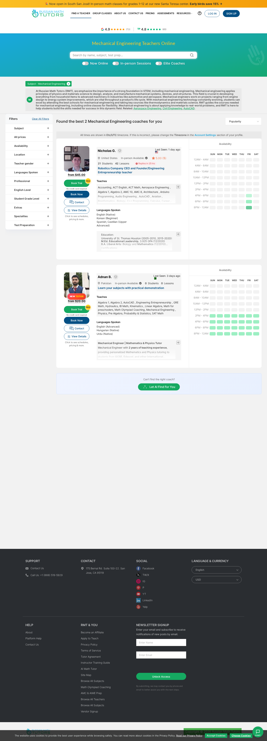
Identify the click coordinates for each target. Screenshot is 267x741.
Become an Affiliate (92, 632)
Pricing (150, 13)
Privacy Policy (89, 644)
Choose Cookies (241, 735)
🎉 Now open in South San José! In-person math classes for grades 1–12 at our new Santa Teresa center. (133, 4)
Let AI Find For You (162, 387)
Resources (184, 13)
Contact (79, 202)
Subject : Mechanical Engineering (46, 83)
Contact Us (135, 13)
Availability (225, 143)
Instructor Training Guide (95, 662)
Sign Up (231, 13)
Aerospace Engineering (147, 108)
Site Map (86, 674)
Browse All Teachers (93, 699)
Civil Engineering (172, 108)
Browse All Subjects (92, 680)
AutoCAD (189, 108)
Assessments (165, 13)
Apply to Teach (89, 638)
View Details (79, 210)
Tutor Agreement (91, 656)
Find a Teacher (81, 13)
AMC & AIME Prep (91, 693)
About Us (120, 13)
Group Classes (102, 13)
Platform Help (33, 638)
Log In (212, 13)
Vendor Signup (89, 711)
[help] (200, 14)
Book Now (77, 194)
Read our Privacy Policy (189, 735)
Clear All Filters (40, 118)
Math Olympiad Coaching (96, 687)
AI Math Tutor (89, 668)
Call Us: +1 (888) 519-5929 (47, 575)
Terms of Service (91, 650)
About (29, 632)
